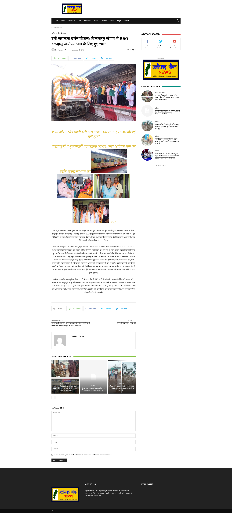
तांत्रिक (126, 20)
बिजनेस (96, 20)
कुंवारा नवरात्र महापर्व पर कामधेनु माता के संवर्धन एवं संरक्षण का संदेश (93, 389)
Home (53, 28)
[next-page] (56, 397)
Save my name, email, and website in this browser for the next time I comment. (83, 455)
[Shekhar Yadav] (53, 49)
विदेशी (63, 20)
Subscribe (174, 40)
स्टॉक (112, 20)
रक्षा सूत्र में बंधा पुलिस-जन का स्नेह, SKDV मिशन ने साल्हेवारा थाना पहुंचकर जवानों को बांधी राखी (65, 388)
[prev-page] (52, 397)
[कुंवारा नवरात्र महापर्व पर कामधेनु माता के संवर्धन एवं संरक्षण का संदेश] (93, 376)
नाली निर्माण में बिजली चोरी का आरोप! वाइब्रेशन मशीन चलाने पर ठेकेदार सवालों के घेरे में (167, 141)
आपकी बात (87, 20)
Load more (160, 165)
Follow (161, 40)
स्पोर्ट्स (119, 20)
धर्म (80, 20)
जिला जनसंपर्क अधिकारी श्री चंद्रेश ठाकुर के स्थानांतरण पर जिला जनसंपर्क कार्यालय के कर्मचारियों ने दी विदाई (167, 156)
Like (147, 40)
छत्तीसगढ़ (70, 20)
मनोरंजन (104, 20)
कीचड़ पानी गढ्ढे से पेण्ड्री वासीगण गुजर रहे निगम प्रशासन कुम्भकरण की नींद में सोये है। (121, 388)
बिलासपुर (63, 33)
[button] (178, 21)
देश (57, 20)
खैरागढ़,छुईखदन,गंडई (65, 383)
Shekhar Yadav (63, 50)
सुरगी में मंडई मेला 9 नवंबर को (126, 323)
